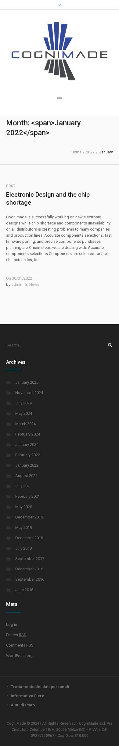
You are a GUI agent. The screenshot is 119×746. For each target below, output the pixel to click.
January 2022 (26, 465)
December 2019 (29, 517)
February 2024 (27, 434)
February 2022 (27, 455)
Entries (16, 635)
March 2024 (25, 423)
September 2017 (29, 558)
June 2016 (24, 589)
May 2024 (23, 413)
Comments (20, 645)
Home (76, 152)
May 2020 (23, 506)
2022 (90, 152)
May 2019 (23, 527)
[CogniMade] (59, 51)
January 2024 (26, 444)
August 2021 (26, 475)
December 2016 (29, 569)
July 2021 (23, 486)
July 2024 (23, 403)
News (34, 284)
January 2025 (26, 382)
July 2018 (23, 548)
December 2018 (29, 538)
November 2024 (29, 392)
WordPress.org (19, 655)
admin (16, 284)
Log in (11, 624)
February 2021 (27, 496)
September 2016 (29, 579)
